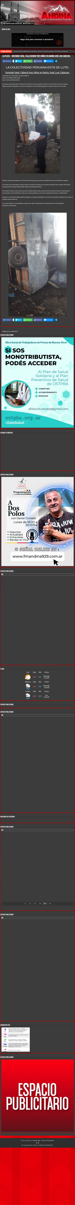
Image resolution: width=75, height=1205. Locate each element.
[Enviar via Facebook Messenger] (48, 61)
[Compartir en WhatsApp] (28, 61)
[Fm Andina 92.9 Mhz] (37, 12)
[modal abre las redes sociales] (56, 61)
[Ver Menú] (2, 5)
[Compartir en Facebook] (7, 61)
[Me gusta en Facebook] (38, 61)
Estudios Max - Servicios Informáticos (43, 1198)
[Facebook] (36, 1200)
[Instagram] (38, 1200)
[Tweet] (18, 61)
